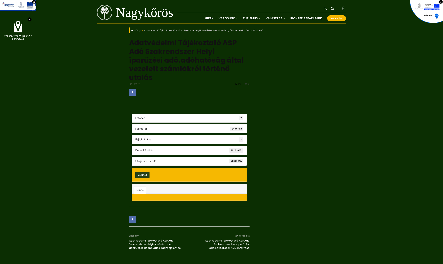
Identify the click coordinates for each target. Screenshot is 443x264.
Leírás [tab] (140, 190)
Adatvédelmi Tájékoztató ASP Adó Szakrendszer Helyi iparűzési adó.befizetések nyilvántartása (227, 244)
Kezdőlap (136, 30)
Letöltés (142, 174)
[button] (332, 8)
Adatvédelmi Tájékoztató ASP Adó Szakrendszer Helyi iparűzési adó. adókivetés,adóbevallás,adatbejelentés (155, 244)
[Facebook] (345, 9)
